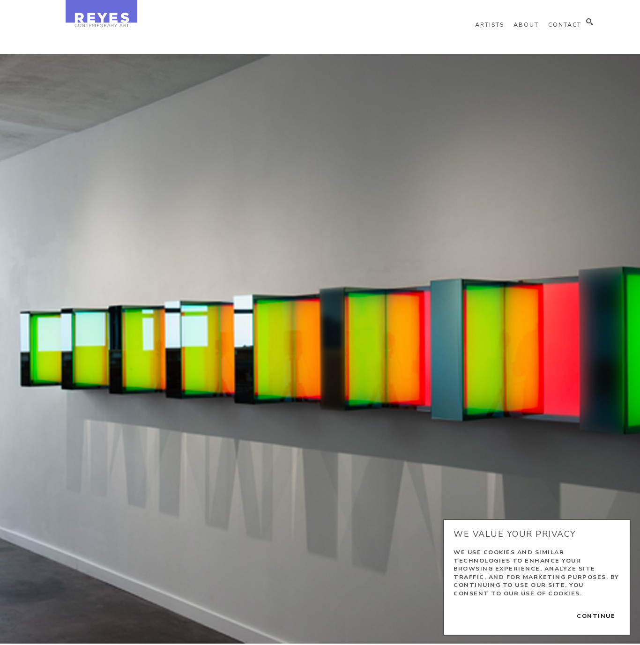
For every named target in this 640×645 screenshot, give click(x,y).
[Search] (589, 22)
